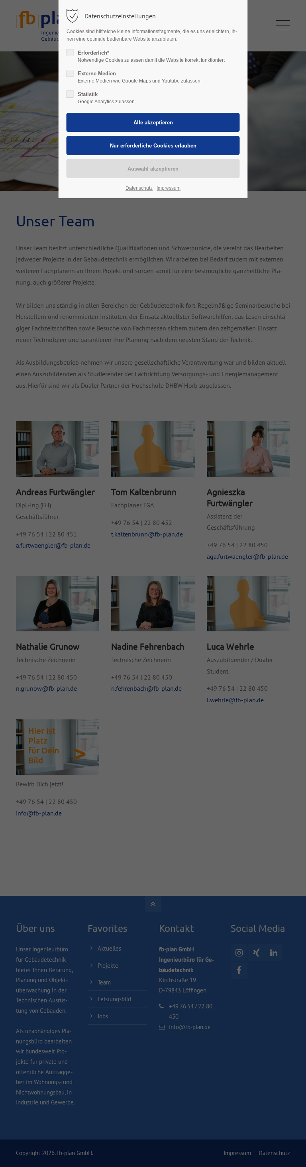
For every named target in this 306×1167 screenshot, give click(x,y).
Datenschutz (139, 188)
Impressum (168, 188)
